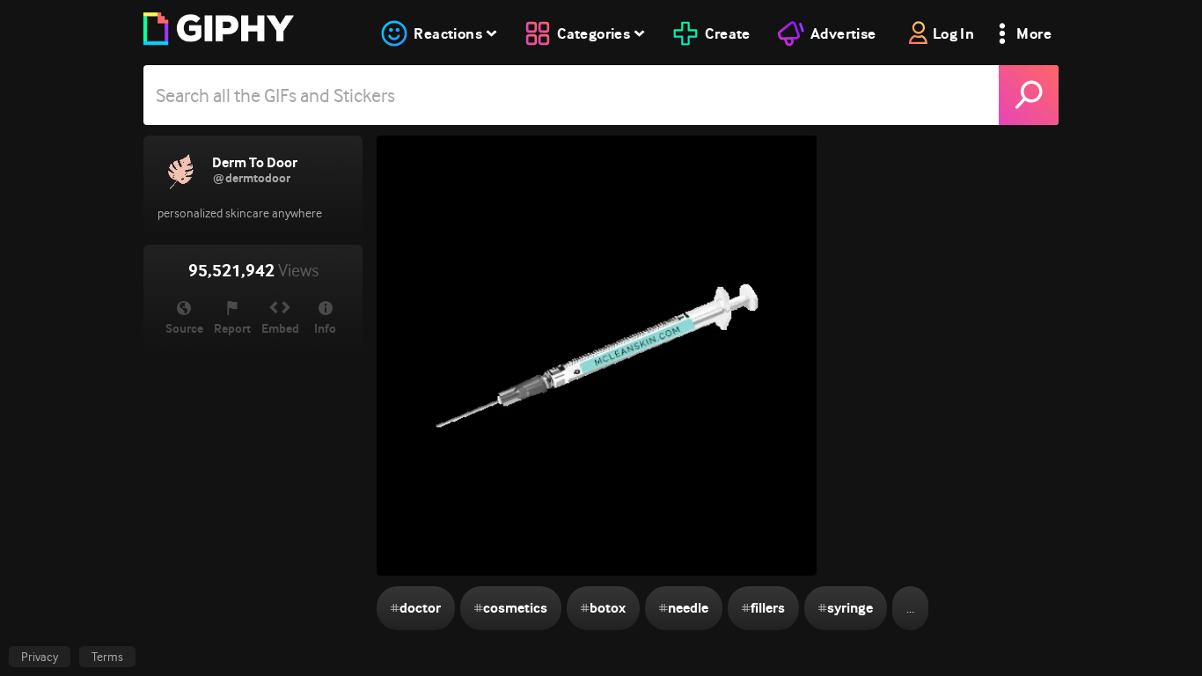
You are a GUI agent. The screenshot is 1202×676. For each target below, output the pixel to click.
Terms (107, 657)
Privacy (39, 657)
